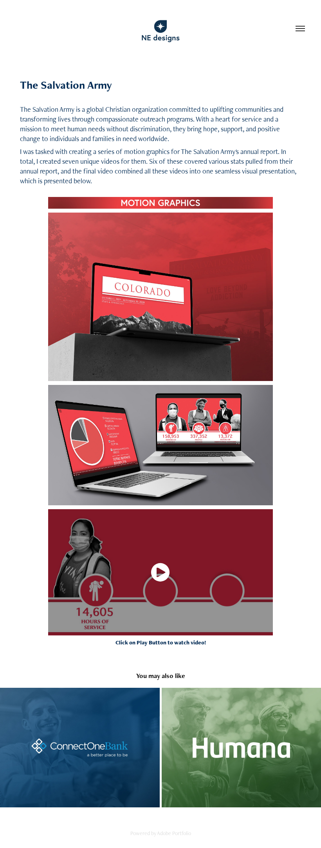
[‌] (80, 747)
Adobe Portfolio (174, 833)
